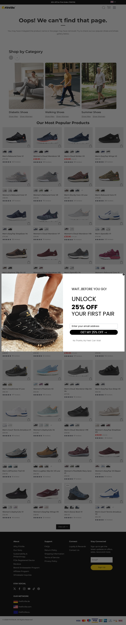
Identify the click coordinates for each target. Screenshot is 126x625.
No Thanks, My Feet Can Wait (87, 340)
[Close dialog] (124, 274)
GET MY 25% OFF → (93, 332)
